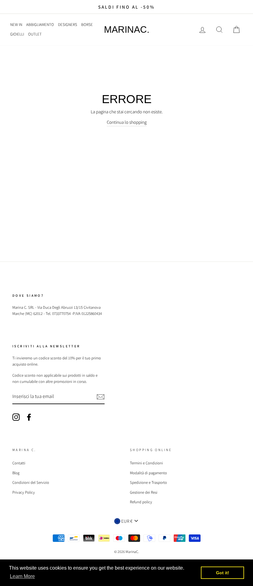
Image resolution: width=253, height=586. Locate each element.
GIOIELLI (17, 34)
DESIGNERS (67, 24)
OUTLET (35, 34)
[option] (126, 6)
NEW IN (16, 24)
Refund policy (141, 501)
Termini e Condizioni (146, 463)
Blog (15, 472)
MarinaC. (126, 29)
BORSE (87, 24)
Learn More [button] (22, 576)
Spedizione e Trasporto (148, 482)
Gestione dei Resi (143, 492)
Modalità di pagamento (148, 472)
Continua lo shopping (127, 122)
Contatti (18, 463)
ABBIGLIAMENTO (40, 24)
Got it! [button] (222, 572)
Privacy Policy (23, 492)
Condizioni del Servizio (30, 482)
